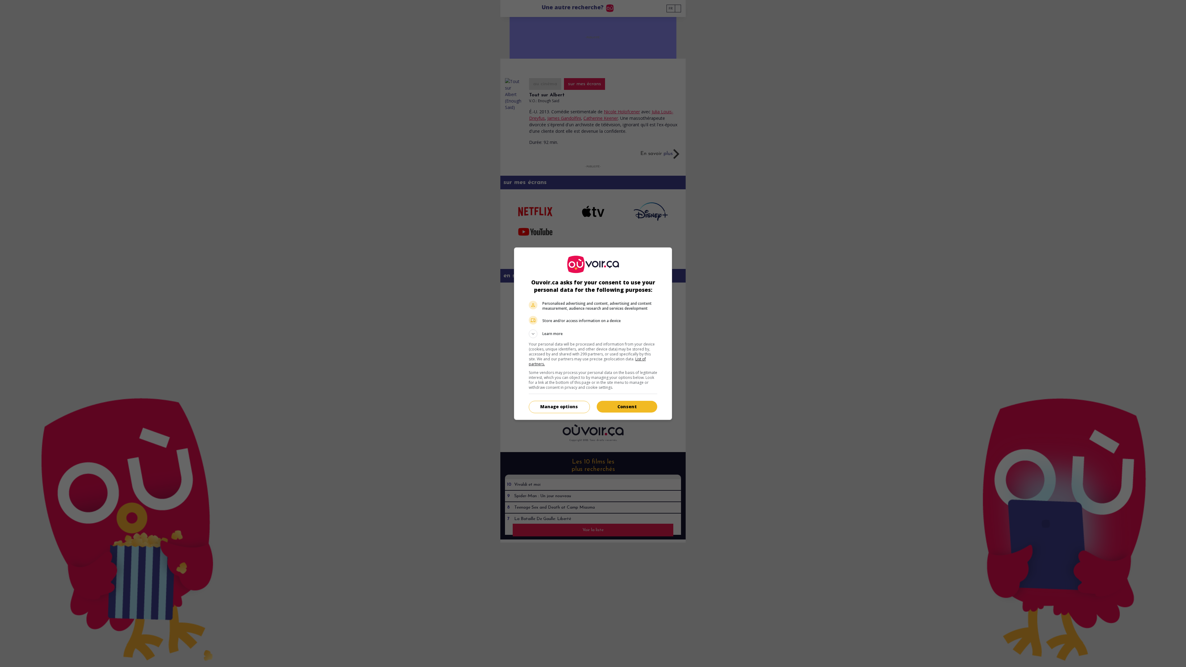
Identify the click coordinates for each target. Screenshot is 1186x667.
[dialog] (593, 333)
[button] (593, 333)
